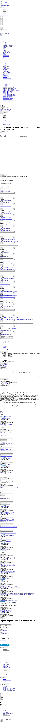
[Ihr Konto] (1, 28)
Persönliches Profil (7, 33)
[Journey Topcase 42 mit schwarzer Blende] (8, 533)
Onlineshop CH (5, 687)
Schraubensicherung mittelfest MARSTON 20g (8, 328)
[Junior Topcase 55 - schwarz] (5, 472)
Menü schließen (4, 29)
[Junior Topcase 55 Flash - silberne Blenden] (8, 480)
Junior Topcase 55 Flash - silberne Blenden (7, 235)
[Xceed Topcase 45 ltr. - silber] (5, 416)
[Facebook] (0, 701)
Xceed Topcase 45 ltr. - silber (5, 191)
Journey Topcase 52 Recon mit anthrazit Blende (8, 291)
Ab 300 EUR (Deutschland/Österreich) (9, 340)
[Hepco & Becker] (20, 132)
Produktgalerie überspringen (5, 412)
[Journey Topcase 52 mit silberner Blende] (7, 571)
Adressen (12, 33)
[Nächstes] (4, 618)
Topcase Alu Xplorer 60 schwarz (6, 219)
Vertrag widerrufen (4, 644)
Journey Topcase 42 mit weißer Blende (7, 263)
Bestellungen (16, 33)
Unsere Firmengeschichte (7, 671)
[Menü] (1, 16)
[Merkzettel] (1, 26)
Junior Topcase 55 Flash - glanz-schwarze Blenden (9, 241)
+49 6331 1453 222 (3, 630)
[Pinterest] (0, 708)
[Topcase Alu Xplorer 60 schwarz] (6, 456)
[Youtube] (1, 704)
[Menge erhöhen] (14, 193)
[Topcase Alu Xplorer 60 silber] (5, 449)
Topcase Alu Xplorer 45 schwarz (6, 211)
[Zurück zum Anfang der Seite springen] (1, 721)
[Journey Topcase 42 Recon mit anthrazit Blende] (8, 526)
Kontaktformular (3, 640)
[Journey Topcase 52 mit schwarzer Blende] (8, 564)
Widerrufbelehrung (6, 712)
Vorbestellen (3, 188)
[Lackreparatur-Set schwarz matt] (6, 610)
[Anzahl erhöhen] (8, 187)
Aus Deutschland (5, 6)
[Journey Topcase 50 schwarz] (5, 541)
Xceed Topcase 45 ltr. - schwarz (5, 196)
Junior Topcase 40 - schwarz (5, 224)
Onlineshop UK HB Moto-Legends (9, 688)
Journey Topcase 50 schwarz (5, 280)
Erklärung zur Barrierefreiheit (7, 713)
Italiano (4, 13)
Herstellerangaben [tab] (6, 349)
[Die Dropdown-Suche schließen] (1, 21)
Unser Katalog (5, 674)
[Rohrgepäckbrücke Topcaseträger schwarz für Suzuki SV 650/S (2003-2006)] (13, 176)
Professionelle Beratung (6, 5)
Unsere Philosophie (6, 672)
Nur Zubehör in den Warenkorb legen (6, 336)
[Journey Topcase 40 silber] (5, 504)
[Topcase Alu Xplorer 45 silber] (5, 432)
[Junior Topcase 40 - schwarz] (5, 464)
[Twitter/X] (0, 707)
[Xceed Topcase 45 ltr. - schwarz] (6, 424)
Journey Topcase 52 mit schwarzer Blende (7, 297)
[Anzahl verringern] (2, 187)
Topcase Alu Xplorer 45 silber (5, 202)
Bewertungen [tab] (5, 348)
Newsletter (4, 679)
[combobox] (5, 17)
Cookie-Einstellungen (6, 715)
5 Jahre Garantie (4, 2)
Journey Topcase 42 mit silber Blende (6, 258)
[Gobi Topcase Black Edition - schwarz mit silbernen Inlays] (10, 586)
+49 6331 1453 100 (3, 633)
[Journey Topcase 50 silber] (5, 549)
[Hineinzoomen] (6, 175)
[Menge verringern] (1, 193)
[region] (20, 156)
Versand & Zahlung (6, 664)
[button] (20, 372)
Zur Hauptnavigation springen (21, 0)
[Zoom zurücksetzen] (4, 175)
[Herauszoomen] (1, 175)
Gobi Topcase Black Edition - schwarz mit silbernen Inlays (10, 313)
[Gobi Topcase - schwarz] (4, 578)
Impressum (4, 710)
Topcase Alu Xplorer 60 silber (5, 213)
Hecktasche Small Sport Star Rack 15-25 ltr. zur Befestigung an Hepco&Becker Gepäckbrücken (16, 319)
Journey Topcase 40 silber (4, 252)
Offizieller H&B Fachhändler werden (9, 690)
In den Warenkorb (3, 423)
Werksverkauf (5, 649)
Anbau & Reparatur (6, 650)
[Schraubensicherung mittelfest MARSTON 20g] (8, 600)
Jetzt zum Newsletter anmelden (5, 624)
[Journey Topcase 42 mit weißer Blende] (7, 519)
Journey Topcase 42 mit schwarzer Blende (7, 274)
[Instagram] (1, 703)
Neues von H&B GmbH (7, 680)
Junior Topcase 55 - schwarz (5, 230)
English (4, 116)
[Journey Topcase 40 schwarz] (5, 495)
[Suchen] (1, 19)
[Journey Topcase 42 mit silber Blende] (7, 512)
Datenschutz (5, 714)
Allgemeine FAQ (5, 666)
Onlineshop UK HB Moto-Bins (8, 689)
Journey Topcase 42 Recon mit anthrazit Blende (8, 269)
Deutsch (4, 9)
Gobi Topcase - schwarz (4, 308)
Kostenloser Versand (6, 339)
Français (4, 117)
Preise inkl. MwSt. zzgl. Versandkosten (7, 180)
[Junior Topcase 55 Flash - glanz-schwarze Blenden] (9, 487)
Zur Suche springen (13, 0)
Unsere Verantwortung (6, 673)
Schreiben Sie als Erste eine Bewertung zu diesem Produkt (20, 372)
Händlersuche (5, 651)
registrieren (4, 32)
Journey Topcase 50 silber (4, 289)
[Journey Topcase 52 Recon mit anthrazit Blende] (8, 557)
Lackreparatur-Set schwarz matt (5, 330)
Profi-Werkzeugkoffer (6, 686)
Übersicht (2, 33)
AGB (3, 711)
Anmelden (2, 31)
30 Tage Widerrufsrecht (6, 341)
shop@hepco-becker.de (4, 642)
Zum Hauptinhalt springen (5, 0)
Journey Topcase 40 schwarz (5, 250)
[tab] (5, 346)
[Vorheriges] (1, 618)
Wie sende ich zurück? (6, 667)
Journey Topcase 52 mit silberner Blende (7, 302)
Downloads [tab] (5, 347)
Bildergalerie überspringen (4, 135)
